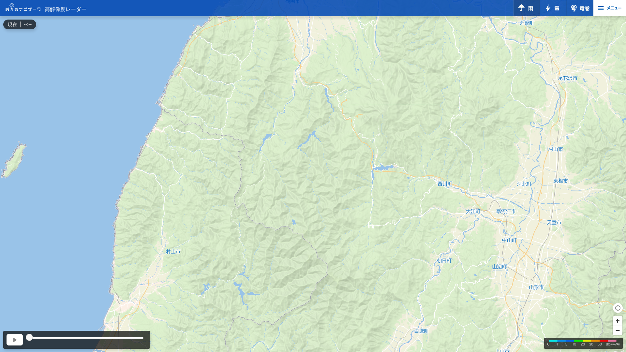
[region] (313, 176)
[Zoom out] (617, 330)
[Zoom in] (617, 321)
